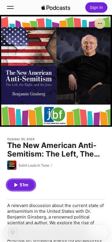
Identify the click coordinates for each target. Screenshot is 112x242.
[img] (55, 7)
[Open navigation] (10, 7)
